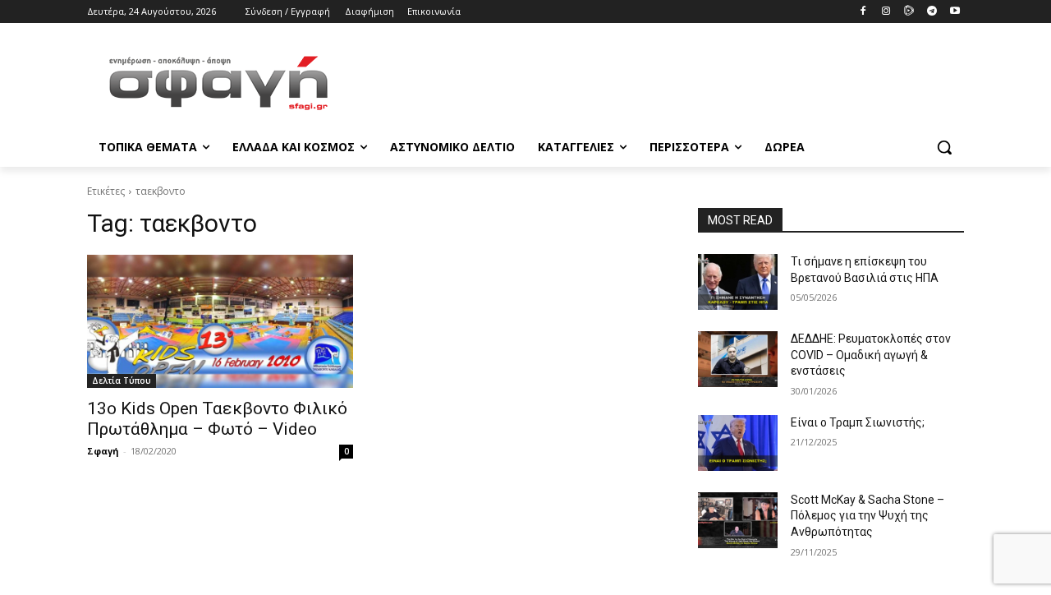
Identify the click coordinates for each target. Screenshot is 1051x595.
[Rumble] (909, 11)
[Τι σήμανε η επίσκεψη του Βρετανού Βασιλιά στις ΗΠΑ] (738, 282)
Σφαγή (103, 451)
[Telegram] (931, 11)
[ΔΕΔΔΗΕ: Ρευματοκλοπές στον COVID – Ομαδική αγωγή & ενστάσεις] (738, 359)
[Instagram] (886, 11)
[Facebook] (863, 11)
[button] (944, 147)
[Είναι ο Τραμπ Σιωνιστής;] (738, 443)
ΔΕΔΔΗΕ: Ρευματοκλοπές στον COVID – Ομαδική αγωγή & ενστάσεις (871, 354)
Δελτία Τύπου (121, 380)
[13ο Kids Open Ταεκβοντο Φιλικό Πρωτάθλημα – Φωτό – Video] (220, 321)
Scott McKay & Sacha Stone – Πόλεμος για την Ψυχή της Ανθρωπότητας (867, 515)
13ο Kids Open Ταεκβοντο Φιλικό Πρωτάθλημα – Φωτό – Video (217, 419)
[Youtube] (954, 11)
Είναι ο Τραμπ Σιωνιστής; (858, 422)
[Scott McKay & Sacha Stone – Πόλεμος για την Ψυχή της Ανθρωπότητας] (738, 520)
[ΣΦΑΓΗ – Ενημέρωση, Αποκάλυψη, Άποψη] (218, 83)
